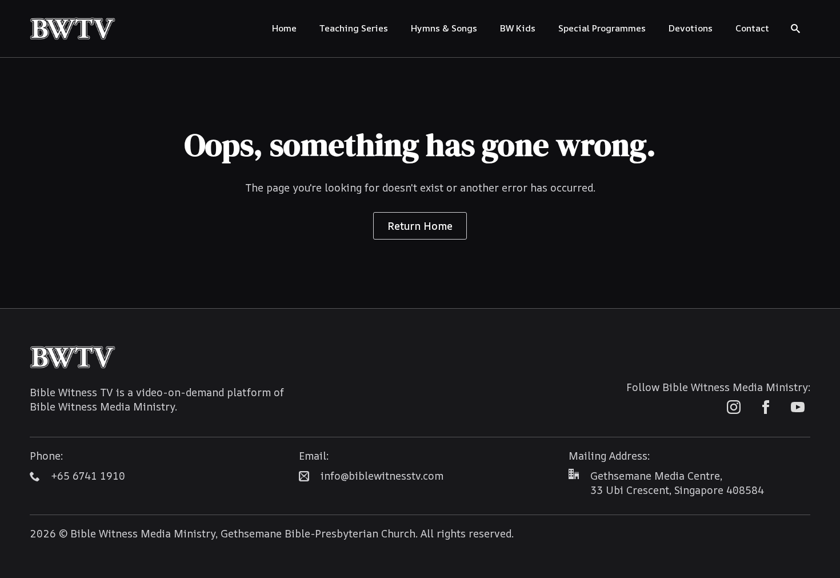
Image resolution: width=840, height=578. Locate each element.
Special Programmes (602, 28)
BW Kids (517, 28)
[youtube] (797, 407)
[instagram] (733, 407)
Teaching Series (353, 28)
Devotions (691, 28)
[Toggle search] (795, 28)
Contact (752, 28)
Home (284, 28)
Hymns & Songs (444, 28)
